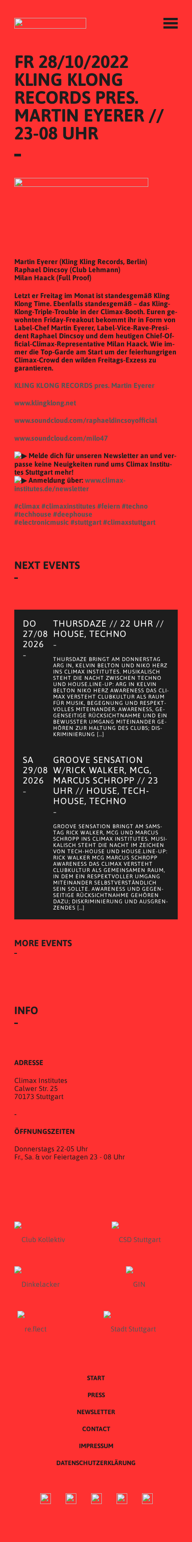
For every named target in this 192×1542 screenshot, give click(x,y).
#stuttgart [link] (86, 522)
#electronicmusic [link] (41, 522)
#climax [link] (27, 506)
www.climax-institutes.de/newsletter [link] (69, 484)
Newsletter (96, 1412)
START (96, 1378)
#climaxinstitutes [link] (69, 506)
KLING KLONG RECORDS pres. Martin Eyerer (84, 385)
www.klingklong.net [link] (45, 403)
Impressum (96, 1445)
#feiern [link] (108, 506)
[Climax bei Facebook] (45, 1499)
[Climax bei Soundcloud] (121, 1499)
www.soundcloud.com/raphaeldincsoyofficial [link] (85, 420)
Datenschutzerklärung (96, 1462)
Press (96, 1395)
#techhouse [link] (32, 514)
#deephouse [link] (72, 514)
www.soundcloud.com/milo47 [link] (61, 438)
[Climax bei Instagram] (70, 1499)
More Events (43, 943)
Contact (96, 1428)
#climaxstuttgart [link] (129, 522)
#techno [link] (135, 506)
